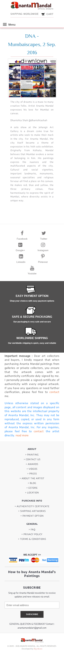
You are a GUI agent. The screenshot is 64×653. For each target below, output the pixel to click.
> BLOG (32, 483)
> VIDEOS (32, 469)
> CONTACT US (32, 459)
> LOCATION (32, 493)
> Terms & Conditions (32, 539)
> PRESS (32, 474)
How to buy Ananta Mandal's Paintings (32, 574)
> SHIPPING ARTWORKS (32, 511)
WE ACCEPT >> (32, 554)
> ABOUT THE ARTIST (32, 478)
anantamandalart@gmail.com (32, 627)
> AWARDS (32, 464)
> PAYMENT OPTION (32, 516)
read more (22, 435)
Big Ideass (38, 649)
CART (50, 14)
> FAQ (32, 529)
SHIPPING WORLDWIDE (24, 14)
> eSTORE (32, 488)
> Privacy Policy (32, 534)
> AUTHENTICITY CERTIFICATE (32, 506)
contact (54, 391)
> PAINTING (32, 455)
